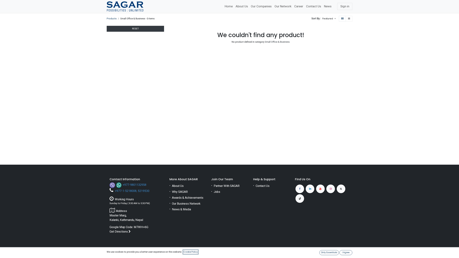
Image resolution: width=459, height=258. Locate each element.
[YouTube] (320, 189)
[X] (341, 189)
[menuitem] (228, 6)
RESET (135, 28)
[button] (329, 19)
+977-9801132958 (134, 185)
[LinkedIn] (310, 189)
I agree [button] (345, 252)
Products (112, 18)
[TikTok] (299, 198)
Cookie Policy (190, 251)
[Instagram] (330, 189)
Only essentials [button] (329, 252)
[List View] (349, 19)
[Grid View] (342, 19)
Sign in (344, 6)
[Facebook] (299, 189)
